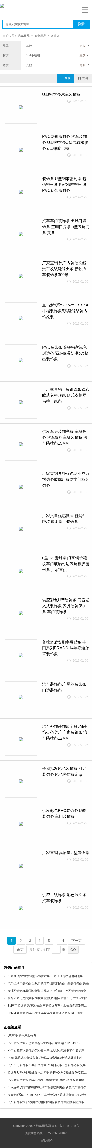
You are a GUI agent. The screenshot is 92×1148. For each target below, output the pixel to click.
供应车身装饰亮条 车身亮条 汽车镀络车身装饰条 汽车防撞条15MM (64, 437)
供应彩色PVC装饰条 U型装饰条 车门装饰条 (64, 814)
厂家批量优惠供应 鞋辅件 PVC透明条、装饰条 (64, 519)
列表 (67, 78)
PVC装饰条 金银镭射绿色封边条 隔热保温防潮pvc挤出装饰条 (65, 353)
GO (73, 950)
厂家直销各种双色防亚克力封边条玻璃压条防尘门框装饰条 (65, 480)
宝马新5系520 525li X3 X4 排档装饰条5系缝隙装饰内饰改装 (65, 311)
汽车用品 (24, 36)
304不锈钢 (33, 55)
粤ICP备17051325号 (65, 1126)
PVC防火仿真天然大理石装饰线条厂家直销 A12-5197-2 (44, 1043)
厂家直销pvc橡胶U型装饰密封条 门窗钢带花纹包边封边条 (45, 976)
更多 (82, 46)
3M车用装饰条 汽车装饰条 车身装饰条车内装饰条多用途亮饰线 (49, 1005)
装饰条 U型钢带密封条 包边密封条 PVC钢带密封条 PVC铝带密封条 (64, 185)
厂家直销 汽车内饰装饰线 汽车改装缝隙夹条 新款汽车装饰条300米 (64, 269)
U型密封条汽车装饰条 (61, 94)
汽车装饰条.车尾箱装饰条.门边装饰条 (64, 687)
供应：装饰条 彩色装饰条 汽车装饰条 (64, 898)
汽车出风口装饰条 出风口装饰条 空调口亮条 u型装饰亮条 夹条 (48, 983)
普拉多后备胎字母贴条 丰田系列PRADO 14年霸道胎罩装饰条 (65, 648)
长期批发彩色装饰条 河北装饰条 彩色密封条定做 (64, 771)
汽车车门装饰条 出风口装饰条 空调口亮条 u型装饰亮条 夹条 (66, 227)
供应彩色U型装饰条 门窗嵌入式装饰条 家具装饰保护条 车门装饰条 (65, 606)
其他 (29, 46)
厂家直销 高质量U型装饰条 (65, 853)
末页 (20, 950)
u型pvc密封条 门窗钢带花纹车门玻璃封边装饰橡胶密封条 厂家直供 (65, 564)
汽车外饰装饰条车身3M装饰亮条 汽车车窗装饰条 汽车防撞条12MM (64, 732)
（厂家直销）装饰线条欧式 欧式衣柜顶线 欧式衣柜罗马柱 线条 (65, 395)
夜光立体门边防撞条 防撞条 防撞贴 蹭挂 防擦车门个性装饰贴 (47, 998)
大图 (85, 78)
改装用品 (40, 36)
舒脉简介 (47, 1140)
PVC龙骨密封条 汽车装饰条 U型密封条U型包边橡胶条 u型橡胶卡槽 (65, 143)
